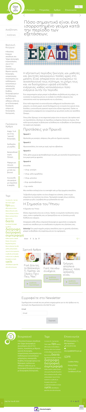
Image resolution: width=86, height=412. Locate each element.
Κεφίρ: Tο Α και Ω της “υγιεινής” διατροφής (11, 135)
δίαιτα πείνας (9, 218)
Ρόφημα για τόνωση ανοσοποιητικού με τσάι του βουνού (12, 167)
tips (8, 205)
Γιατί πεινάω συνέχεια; (51, 270)
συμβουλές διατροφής (50, 384)
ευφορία (16, 238)
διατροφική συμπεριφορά (15, 234)
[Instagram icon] (78, 401)
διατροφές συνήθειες (55, 357)
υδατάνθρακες (9, 264)
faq (14, 200)
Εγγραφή (52, 320)
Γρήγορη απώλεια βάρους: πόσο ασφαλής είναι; (71, 269)
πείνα (11, 251)
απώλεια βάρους (55, 346)
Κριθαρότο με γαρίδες (11, 145)
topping (12, 205)
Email (24, 309)
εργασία (11, 238)
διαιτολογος (8, 224)
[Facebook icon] (71, 401)
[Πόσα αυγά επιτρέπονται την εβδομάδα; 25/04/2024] (2, 403)
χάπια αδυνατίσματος (11, 267)
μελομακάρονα (13, 248)
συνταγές (13, 259)
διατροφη (13, 229)
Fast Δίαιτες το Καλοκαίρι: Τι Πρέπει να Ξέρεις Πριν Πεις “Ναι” (32, 271)
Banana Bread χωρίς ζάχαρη (12, 154)
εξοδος (7, 238)
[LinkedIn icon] (76, 401)
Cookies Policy (73, 362)
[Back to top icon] (75, 407)
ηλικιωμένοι (13, 241)
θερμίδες (8, 243)
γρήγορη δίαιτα (14, 216)
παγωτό (8, 251)
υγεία (9, 261)
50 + (12, 200)
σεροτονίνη (16, 251)
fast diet (56, 341)
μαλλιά (7, 248)
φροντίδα (15, 264)
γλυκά (7, 213)
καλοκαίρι (11, 246)
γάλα (16, 211)
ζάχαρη (7, 241)
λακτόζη (17, 246)
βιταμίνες (12, 211)
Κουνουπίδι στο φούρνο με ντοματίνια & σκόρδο (12, 181)
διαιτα (10, 221)
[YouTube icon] (73, 401)
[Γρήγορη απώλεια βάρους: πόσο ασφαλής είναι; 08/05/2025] (84, 403)
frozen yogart (11, 202)
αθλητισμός (9, 208)
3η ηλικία (8, 200)
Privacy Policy (73, 365)
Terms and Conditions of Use (74, 370)
